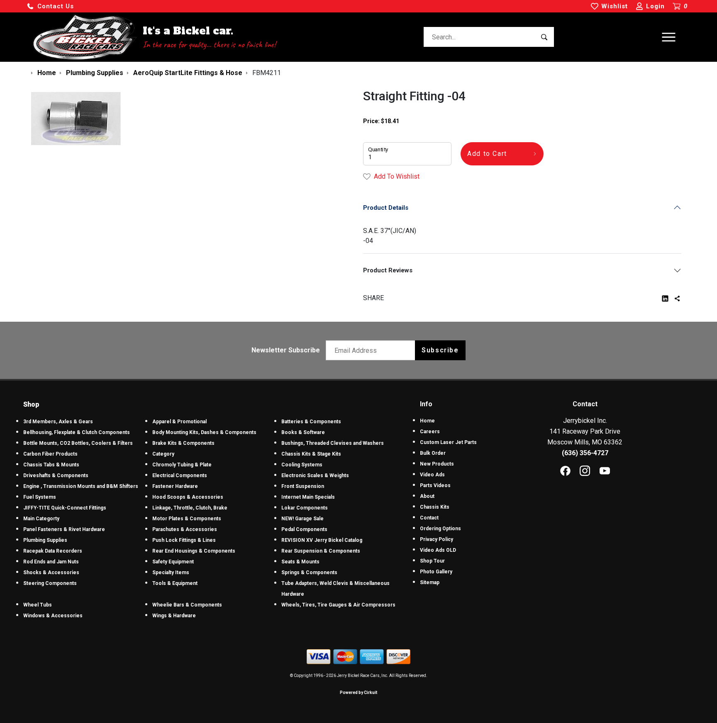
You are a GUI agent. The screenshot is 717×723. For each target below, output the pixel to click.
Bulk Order (433, 453)
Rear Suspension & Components (320, 551)
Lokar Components (304, 508)
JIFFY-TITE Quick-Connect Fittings (64, 508)
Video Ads (432, 475)
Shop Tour (432, 561)
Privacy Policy (436, 539)
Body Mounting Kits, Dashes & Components (204, 432)
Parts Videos (435, 485)
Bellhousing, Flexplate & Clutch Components (76, 432)
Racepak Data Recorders (52, 551)
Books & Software (303, 432)
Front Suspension (302, 486)
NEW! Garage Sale (302, 519)
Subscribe (440, 350)
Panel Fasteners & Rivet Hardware (64, 529)
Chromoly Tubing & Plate (182, 465)
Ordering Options (440, 528)
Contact (429, 518)
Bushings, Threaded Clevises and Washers (332, 443)
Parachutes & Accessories (184, 529)
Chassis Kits (434, 507)
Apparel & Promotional (179, 422)
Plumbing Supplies (45, 540)
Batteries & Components (311, 422)
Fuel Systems (39, 497)
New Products (437, 464)
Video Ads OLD (438, 550)
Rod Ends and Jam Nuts (51, 562)
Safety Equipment (173, 562)
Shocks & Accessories (51, 572)
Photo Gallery (436, 572)
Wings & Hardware (174, 616)
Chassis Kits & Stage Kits (311, 454)
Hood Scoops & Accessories (187, 497)
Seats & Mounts (300, 562)
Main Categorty (41, 519)
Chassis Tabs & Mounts (51, 465)
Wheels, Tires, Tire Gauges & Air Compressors (338, 605)
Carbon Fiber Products (50, 454)
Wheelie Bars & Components (187, 605)
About (427, 496)
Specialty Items (170, 572)
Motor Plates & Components (186, 519)
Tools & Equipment (175, 583)
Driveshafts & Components (55, 475)
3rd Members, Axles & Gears (58, 422)
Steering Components (50, 583)
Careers (430, 431)
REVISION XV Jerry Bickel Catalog (321, 540)
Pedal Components (304, 529)
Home (427, 421)
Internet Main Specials (308, 497)
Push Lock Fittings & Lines (184, 540)
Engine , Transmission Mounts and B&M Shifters (80, 486)
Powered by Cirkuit (358, 692)
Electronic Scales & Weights (315, 475)
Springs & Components (309, 572)
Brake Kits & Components (183, 443)
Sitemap (429, 582)
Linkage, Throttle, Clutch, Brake (189, 508)
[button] (50, 6)
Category (163, 454)
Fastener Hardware (175, 486)
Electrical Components (179, 475)
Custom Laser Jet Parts (448, 442)
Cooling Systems (301, 465)
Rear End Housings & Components (193, 551)
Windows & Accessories (53, 616)
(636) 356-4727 (585, 453)
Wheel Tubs (37, 605)
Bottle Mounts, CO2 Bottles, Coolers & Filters (78, 443)
